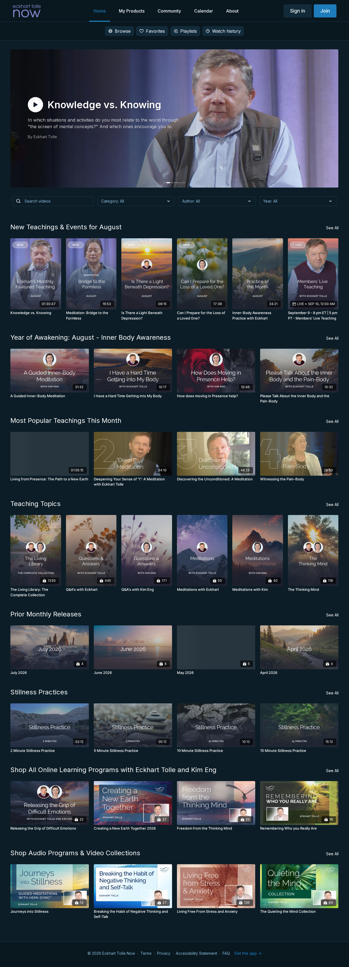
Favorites (155, 31)
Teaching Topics (35, 504)
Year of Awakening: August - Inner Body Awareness (90, 337)
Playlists (188, 31)
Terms (146, 953)
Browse (123, 31)
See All (332, 227)
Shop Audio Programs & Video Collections (75, 853)
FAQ (226, 953)
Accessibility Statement (196, 953)
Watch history (226, 31)
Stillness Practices (39, 692)
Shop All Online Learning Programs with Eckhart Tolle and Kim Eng (113, 770)
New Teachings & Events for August (66, 227)
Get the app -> (247, 953)
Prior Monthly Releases (45, 614)
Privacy (163, 953)
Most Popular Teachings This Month (65, 420)
